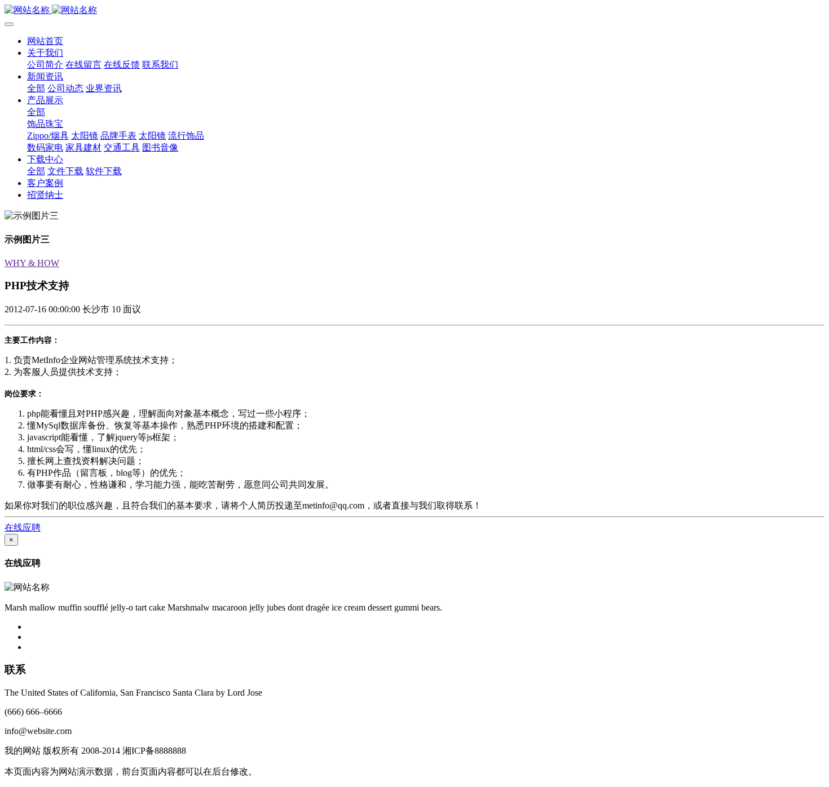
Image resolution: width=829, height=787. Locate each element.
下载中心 (45, 159)
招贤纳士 (45, 195)
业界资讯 (104, 88)
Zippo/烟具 (48, 135)
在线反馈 (122, 64)
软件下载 (104, 171)
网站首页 (45, 41)
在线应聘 (23, 527)
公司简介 (45, 64)
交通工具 (122, 147)
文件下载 (65, 171)
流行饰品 (186, 135)
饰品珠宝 (45, 124)
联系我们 (160, 64)
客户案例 (45, 183)
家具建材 (83, 147)
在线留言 (83, 64)
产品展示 (45, 100)
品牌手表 (118, 135)
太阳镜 (84, 135)
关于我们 (45, 53)
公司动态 (65, 88)
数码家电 (45, 147)
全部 (36, 88)
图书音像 (160, 147)
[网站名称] (414, 10)
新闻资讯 (45, 76)
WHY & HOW (32, 263)
